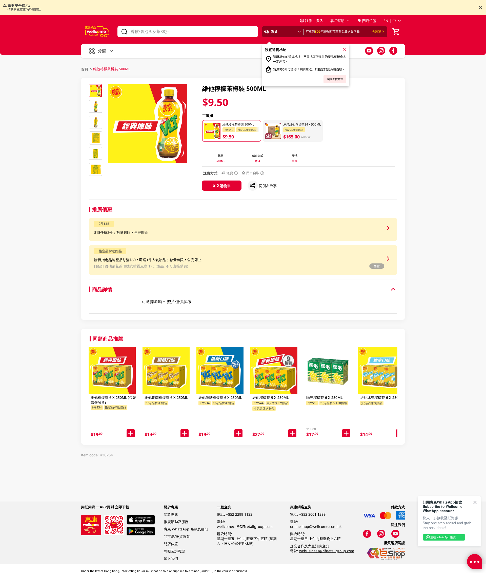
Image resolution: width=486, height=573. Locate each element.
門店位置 (369, 20)
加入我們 (171, 558)
